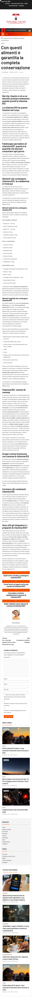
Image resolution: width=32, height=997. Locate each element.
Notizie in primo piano (7, 954)
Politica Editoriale (6, 860)
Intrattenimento (6, 842)
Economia (4, 833)
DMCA (4, 858)
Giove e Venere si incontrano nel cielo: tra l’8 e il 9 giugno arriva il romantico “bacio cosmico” (15, 781)
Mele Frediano (14, 755)
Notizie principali (6, 829)
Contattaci (4, 844)
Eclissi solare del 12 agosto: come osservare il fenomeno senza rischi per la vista (15, 750)
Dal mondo (5, 831)
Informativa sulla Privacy (8, 856)
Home (3, 827)
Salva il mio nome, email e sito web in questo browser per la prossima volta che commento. (14, 697)
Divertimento (5, 923)
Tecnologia (5, 837)
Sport (3, 840)
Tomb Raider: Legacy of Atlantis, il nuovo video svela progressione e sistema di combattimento (16, 928)
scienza (4, 835)
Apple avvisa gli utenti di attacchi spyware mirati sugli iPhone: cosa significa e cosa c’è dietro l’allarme (14, 897)
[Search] (30, 34)
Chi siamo (4, 854)
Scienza (4, 776)
